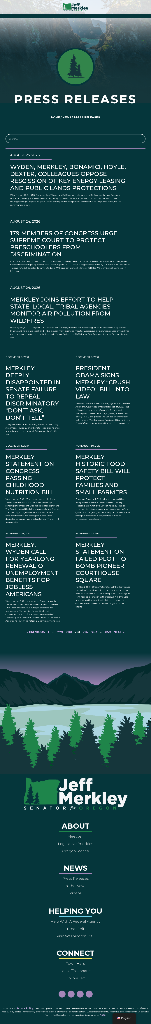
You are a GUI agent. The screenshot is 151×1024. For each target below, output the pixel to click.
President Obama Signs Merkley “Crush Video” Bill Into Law (103, 382)
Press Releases (75, 878)
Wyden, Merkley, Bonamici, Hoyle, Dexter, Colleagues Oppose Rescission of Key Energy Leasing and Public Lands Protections (68, 177)
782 (86, 632)
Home (55, 117)
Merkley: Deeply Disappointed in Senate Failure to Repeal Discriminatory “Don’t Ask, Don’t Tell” (33, 393)
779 (60, 632)
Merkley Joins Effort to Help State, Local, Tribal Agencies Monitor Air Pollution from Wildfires (62, 310)
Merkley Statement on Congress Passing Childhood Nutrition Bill (30, 474)
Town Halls (75, 963)
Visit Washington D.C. (75, 936)
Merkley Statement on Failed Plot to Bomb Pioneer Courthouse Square (101, 562)
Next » (119, 632)
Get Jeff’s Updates (75, 971)
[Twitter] (89, 994)
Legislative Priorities (75, 843)
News (66, 117)
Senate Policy (25, 1008)
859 (108, 632)
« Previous (36, 632)
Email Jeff (75, 929)
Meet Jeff (76, 836)
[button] (76, 15)
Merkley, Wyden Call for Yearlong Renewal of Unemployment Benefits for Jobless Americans (32, 569)
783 (94, 632)
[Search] (140, 138)
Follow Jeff (75, 978)
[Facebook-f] (62, 994)
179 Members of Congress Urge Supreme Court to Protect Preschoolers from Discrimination (63, 244)
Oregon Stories (75, 851)
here (103, 1015)
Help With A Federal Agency (75, 921)
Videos (76, 893)
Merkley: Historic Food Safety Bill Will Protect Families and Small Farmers (103, 474)
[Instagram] (71, 994)
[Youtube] (80, 994)
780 (69, 632)
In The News (75, 886)
